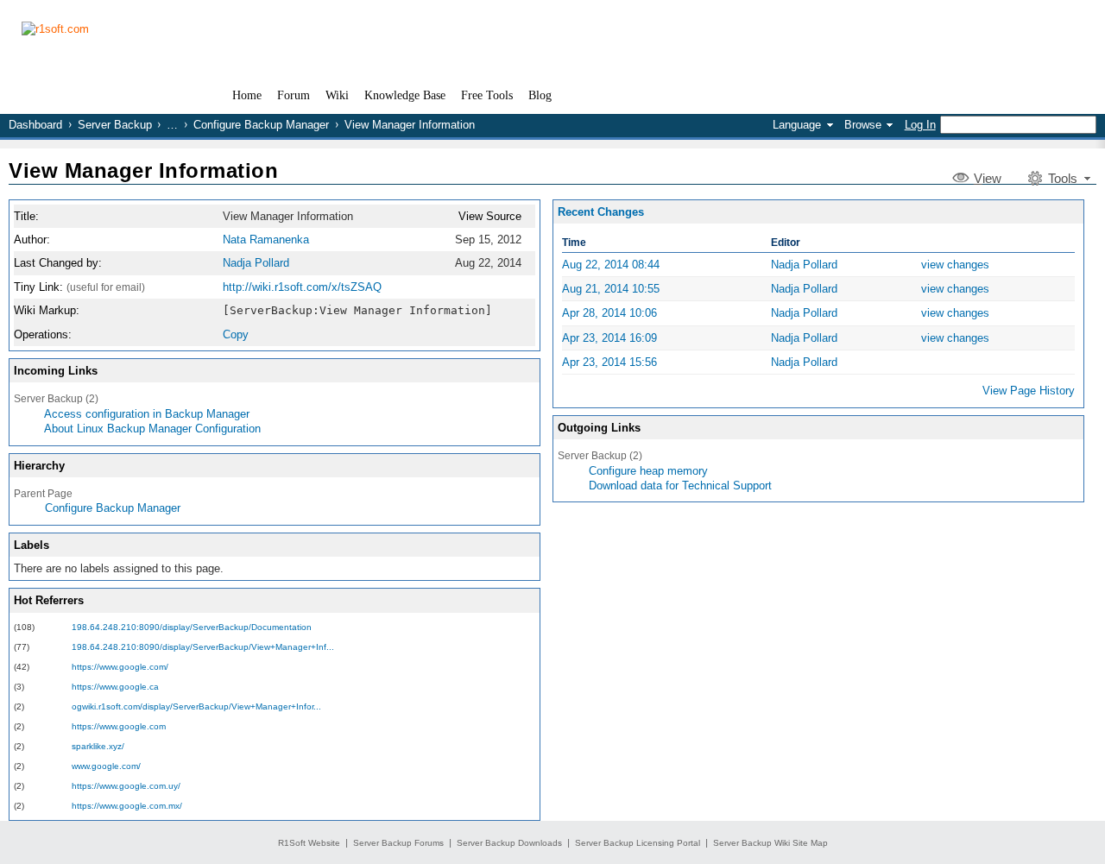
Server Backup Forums (398, 843)
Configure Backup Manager (261, 124)
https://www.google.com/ (120, 667)
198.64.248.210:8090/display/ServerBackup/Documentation (192, 627)
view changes (955, 264)
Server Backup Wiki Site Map (770, 843)
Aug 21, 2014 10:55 (611, 288)
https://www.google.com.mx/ (127, 805)
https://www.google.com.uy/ (126, 786)
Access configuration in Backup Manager (146, 413)
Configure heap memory (648, 470)
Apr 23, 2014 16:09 (609, 337)
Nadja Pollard (256, 262)
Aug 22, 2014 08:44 (611, 264)
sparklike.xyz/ (98, 746)
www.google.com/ (106, 766)
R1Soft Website (309, 843)
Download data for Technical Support (680, 485)
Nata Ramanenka (266, 239)
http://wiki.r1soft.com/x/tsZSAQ (302, 287)
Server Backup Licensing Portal (637, 843)
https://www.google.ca (115, 686)
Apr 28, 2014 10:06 (609, 312)
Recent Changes (601, 211)
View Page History (1028, 390)
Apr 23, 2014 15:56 (609, 362)
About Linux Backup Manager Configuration (152, 428)
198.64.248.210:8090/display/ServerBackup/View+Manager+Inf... (203, 647)
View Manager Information (143, 170)
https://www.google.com (119, 726)
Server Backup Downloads (509, 843)
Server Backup (115, 124)
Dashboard (35, 124)
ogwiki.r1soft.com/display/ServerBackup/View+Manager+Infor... (196, 706)
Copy (236, 334)
